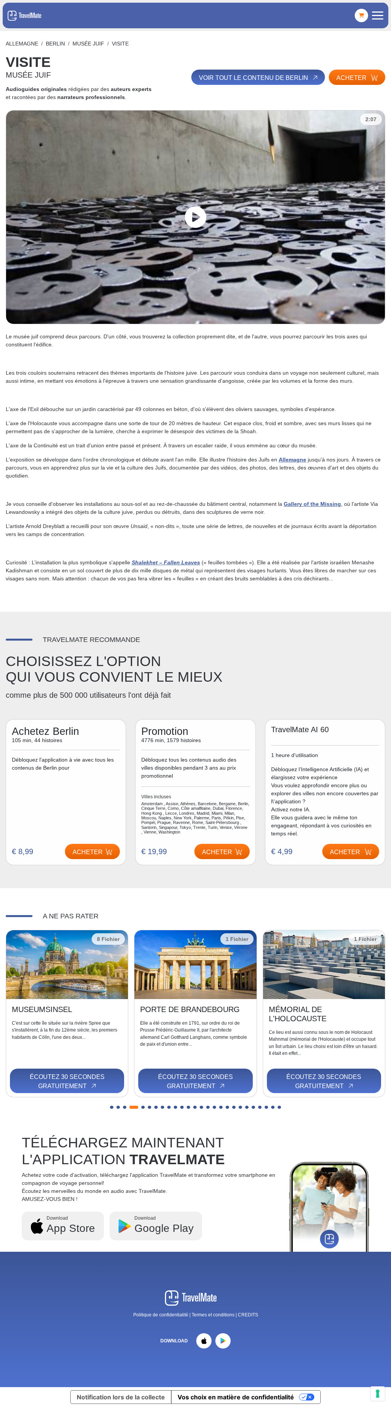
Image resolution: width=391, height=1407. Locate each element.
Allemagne (22, 44)
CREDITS (248, 1315)
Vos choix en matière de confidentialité (236, 1397)
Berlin (55, 44)
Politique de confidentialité (160, 1315)
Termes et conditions (214, 1315)
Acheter (352, 78)
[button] (111, 1107)
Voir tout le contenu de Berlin (254, 78)
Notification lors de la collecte (121, 1397)
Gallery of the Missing (312, 504)
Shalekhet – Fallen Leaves (166, 562)
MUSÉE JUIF (88, 44)
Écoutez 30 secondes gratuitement (67, 1081)
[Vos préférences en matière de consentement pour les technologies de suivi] (377, 1393)
